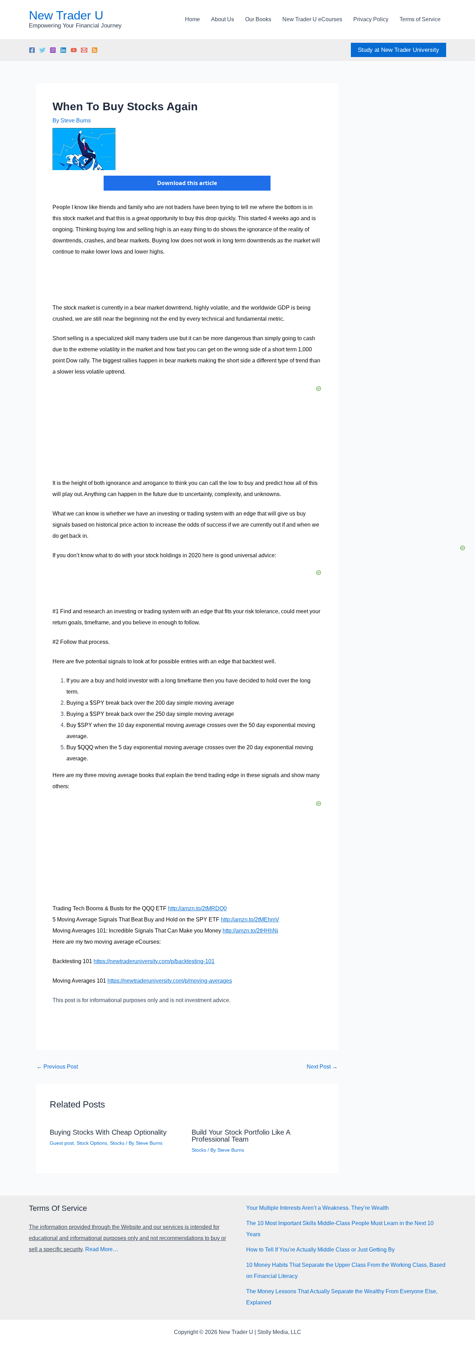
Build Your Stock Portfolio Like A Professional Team (241, 1135)
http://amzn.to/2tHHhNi (250, 931)
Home (192, 19)
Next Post (322, 1067)
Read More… (101, 1249)
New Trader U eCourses (312, 19)
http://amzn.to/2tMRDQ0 (197, 908)
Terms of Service (420, 19)
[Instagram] (53, 50)
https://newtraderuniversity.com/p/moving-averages (169, 981)
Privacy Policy (370, 19)
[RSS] (94, 50)
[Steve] (84, 50)
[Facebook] (32, 50)
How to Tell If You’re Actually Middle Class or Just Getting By (320, 1250)
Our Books (258, 19)
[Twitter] (42, 50)
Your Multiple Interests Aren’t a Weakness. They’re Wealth (317, 1208)
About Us (222, 19)
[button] (398, 50)
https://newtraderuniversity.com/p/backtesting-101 (154, 961)
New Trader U (66, 15)
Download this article (187, 183)
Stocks (117, 1143)
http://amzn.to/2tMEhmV (250, 919)
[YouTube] (74, 50)
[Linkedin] (63, 50)
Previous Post (57, 1067)
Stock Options (92, 1143)
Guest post (62, 1143)
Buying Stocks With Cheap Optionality (108, 1132)
